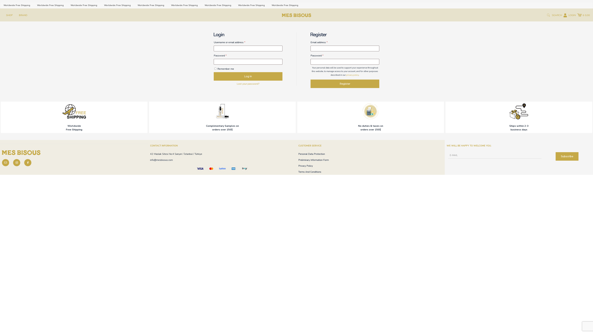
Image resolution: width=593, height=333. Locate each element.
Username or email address (234, 42)
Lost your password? (248, 84)
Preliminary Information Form (313, 160)
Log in (248, 76)
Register (345, 83)
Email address (324, 42)
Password (225, 55)
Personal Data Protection (311, 154)
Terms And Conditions (309, 171)
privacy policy (352, 75)
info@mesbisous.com (161, 160)
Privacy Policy (305, 165)
